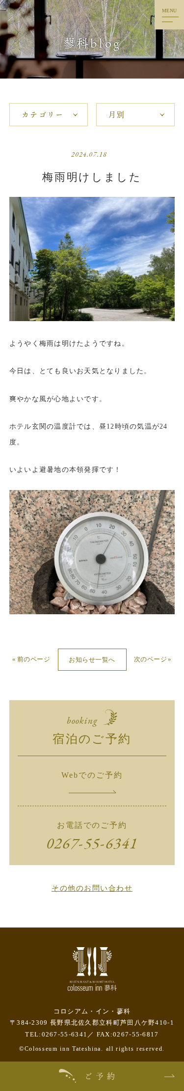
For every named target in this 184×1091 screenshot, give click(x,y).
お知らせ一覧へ (92, 659)
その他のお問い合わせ (92, 888)
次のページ (150, 659)
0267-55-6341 (92, 843)
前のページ (33, 659)
